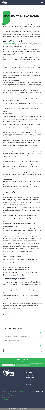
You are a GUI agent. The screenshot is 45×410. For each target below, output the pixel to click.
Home (27, 370)
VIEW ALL (22, 350)
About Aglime (29, 372)
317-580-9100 (5, 399)
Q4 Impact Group (33, 408)
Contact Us (28, 384)
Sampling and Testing (31, 375)
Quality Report (29, 381)
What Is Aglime (29, 374)
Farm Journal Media (9, 314)
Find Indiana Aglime (30, 377)
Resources (28, 383)
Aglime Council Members (31, 379)
